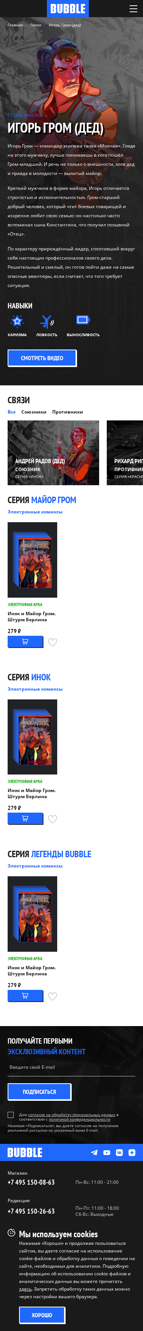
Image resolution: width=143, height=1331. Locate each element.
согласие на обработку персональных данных (71, 1114)
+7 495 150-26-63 (31, 1211)
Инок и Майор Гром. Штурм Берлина (32, 617)
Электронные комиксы (35, 511)
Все (12, 412)
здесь (25, 1289)
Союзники (34, 412)
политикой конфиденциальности (79, 1119)
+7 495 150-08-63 (31, 1182)
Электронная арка (25, 604)
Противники (67, 412)
